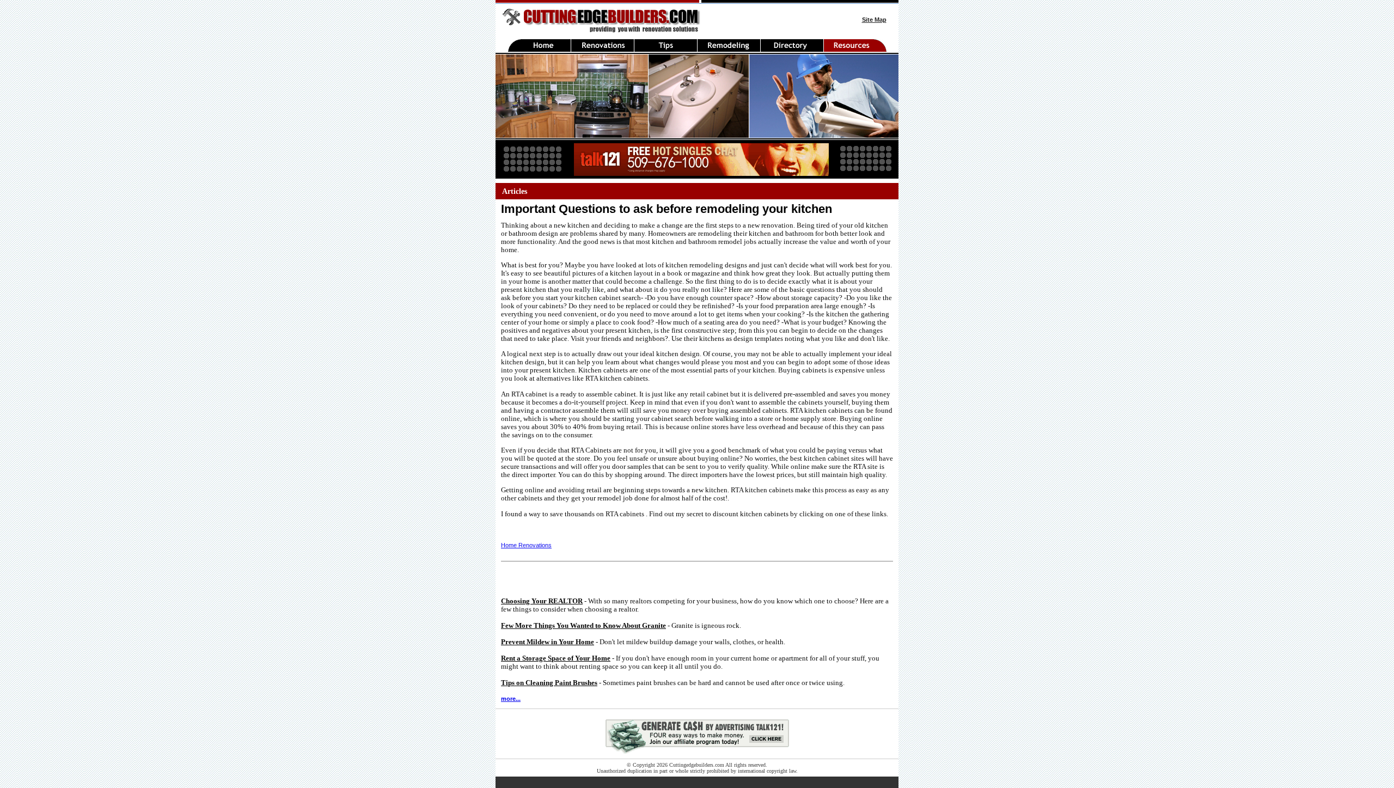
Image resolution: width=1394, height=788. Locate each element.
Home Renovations (526, 545)
